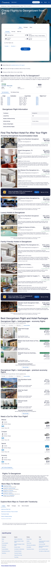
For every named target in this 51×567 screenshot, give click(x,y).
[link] (25, 486)
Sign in (45, 2)
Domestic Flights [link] (17, 547)
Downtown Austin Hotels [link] (6, 518)
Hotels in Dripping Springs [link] (6, 516)
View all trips (26, 367)
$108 (37, 97)
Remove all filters (27, 325)
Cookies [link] (28, 541)
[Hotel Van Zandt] (33, 394)
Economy (13, 46)
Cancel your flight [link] (42, 544)
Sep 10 (30, 39)
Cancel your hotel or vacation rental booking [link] (44, 542)
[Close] (49, 561)
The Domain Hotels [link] (5, 514)
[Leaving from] (14, 35)
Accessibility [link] (29, 547)
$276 (37, 104)
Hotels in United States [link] (18, 539)
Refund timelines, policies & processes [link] (43, 547)
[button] (25, 501)
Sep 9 (8, 39)
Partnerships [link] (4, 545)
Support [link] (40, 539)
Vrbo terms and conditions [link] (31, 545)
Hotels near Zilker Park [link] (5, 509)
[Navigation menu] (49, 2)
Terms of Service (12, 565)
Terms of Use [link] (29, 543)
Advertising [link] (4, 553)
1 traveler (6, 46)
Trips (42, 2)
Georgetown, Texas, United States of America (38, 35)
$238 (37, 101)
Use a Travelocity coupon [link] (43, 549)
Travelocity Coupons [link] (18, 553)
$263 (37, 103)
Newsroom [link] (4, 547)
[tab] (20, 27)
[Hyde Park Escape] (33, 333)
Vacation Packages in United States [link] (19, 545)
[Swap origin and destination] (26, 35)
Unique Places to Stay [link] (18, 555)
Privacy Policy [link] (29, 539)
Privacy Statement (5, 565)
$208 (37, 98)
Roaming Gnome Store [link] (6, 551)
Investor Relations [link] (5, 549)
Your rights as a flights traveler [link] (44, 551)
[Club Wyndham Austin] (33, 383)
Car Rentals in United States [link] (19, 549)
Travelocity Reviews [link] (17, 551)
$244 (37, 102)
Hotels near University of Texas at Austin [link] (9, 511)
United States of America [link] (15, 6)
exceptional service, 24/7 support (18, 65)
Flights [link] (8, 6)
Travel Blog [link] (16, 557)
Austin (8, 97)
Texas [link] (22, 6)
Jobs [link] (3, 541)
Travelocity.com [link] (3, 6)
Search (25, 49)
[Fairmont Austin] (33, 404)
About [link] (3, 539)
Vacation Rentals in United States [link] (18, 542)
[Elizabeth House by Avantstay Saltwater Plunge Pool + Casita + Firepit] (33, 357)
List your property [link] (5, 543)
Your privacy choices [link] (30, 549)
